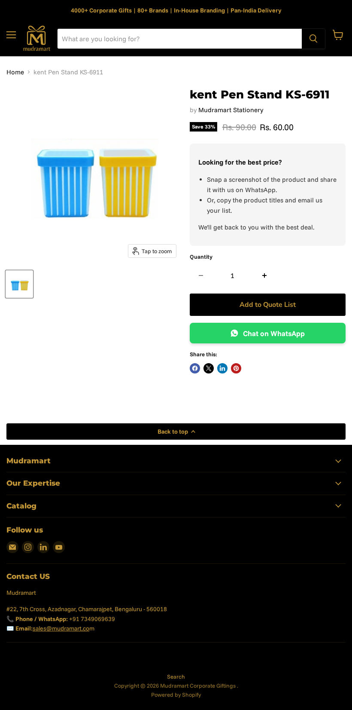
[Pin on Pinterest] (236, 368)
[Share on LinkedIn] (222, 368)
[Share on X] (208, 368)
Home (15, 72)
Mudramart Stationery (230, 110)
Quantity (201, 257)
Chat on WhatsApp (274, 333)
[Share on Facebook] (195, 368)
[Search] (313, 39)
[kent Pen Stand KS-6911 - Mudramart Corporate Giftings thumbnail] (19, 284)
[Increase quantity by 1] (265, 275)
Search (176, 676)
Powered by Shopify (176, 694)
